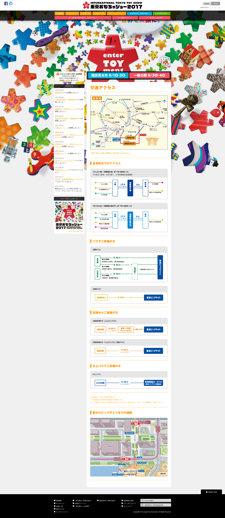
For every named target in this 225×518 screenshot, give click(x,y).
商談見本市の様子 (61, 118)
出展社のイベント (126, 18)
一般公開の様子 (61, 100)
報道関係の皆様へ (162, 13)
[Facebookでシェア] (6, 3)
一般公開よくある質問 (155, 18)
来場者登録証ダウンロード (71, 179)
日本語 (216, 3)
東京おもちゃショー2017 (112, 5)
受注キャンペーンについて (65, 160)
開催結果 (58, 92)
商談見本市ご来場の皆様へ (140, 13)
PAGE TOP (212, 492)
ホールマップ (73, 13)
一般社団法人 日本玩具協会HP (153, 505)
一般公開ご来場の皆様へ (84, 18)
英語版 (57, 179)
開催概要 (60, 13)
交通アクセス (100, 13)
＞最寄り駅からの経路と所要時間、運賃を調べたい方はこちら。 (110, 153)
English (206, 3)
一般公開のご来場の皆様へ (83, 500)
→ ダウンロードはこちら (75, 231)
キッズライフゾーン (117, 13)
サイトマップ (128, 506)
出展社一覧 (86, 13)
